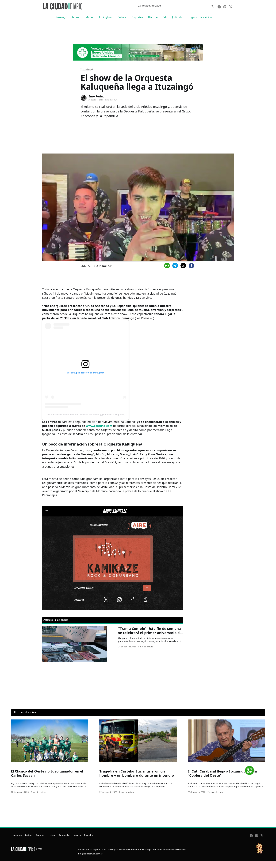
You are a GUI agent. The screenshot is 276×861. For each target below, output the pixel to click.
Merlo (89, 17)
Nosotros (17, 835)
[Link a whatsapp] (249, 769)
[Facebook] (191, 265)
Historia (153, 17)
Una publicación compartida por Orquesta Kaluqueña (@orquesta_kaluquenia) (85, 414)
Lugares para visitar (200, 17)
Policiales (88, 835)
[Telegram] (175, 265)
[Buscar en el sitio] (212, 6)
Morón (76, 17)
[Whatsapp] (167, 265)
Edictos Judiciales (173, 17)
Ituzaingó (61, 17)
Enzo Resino (96, 96)
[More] (219, 17)
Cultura (122, 17)
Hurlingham (105, 17)
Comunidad (64, 835)
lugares (77, 835)
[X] (183, 265)
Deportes (137, 17)
